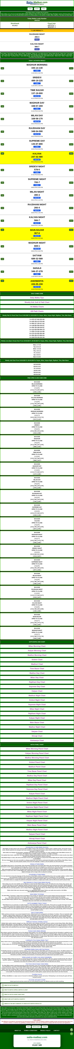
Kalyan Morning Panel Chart (37, 753)
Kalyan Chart (37, 691)
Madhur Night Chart (37, 727)
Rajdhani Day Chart (37, 682)
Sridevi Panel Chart (37, 762)
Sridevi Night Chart (37, 700)
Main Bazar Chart (37, 722)
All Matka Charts (37, 307)
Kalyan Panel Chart (37, 794)
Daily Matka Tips (37, 298)
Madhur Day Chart (37, 673)
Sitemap (45, 1026)
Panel (71, 68)
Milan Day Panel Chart (37, 780)
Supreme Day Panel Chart (37, 789)
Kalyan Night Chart (37, 718)
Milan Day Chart (37, 678)
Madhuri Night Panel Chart (37, 798)
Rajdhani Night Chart (37, 713)
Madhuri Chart (37, 664)
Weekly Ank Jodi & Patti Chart (37, 302)
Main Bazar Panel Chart (37, 825)
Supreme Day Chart (37, 687)
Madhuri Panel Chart (37, 767)
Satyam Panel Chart (37, 834)
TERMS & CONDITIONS (30, 1030)
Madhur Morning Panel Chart (37, 758)
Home (30, 8)
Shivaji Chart (37, 736)
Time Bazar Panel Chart (37, 771)
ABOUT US (18, 1030)
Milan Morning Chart (37, 646)
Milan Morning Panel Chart (37, 749)
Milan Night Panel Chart (37, 812)
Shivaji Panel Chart (37, 839)
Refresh (37, 39)
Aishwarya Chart (37, 740)
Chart (37, 8)
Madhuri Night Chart (37, 695)
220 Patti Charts (37, 311)
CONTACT (57, 1030)
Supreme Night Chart (37, 704)
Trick (44, 8)
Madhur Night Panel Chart (37, 830)
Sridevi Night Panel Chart (37, 803)
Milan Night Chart (37, 709)
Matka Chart (36, 1026)
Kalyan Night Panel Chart (37, 821)
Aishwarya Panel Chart (37, 843)
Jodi (2, 68)
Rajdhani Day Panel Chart (37, 785)
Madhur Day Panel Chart (37, 776)
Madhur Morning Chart (37, 655)
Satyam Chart (37, 731)
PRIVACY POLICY (45, 1030)
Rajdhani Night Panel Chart (37, 816)
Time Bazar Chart (37, 669)
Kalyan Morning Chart (37, 651)
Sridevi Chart (37, 660)
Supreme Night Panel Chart (37, 807)
